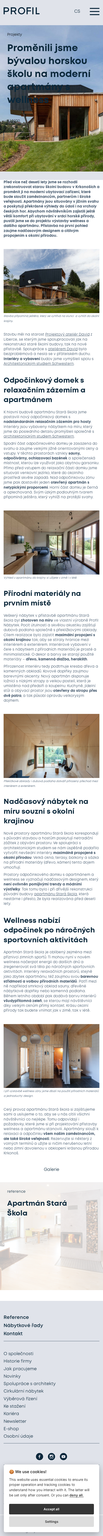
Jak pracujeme (20, 1369)
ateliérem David (63, 349)
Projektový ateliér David (67, 334)
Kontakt (13, 1334)
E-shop (11, 1429)
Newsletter (15, 1421)
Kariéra (11, 1414)
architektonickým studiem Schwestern (39, 436)
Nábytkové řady (23, 1325)
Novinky (12, 1376)
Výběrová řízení (20, 1399)
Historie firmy (18, 1361)
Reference (16, 1317)
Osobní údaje (18, 1436)
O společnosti (18, 1354)
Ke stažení (14, 1406)
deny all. (76, 1495)
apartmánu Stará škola (55, 894)
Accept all (51, 1509)
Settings (51, 1522)
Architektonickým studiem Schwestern (39, 364)
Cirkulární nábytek (24, 1391)
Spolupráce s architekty (30, 1384)
